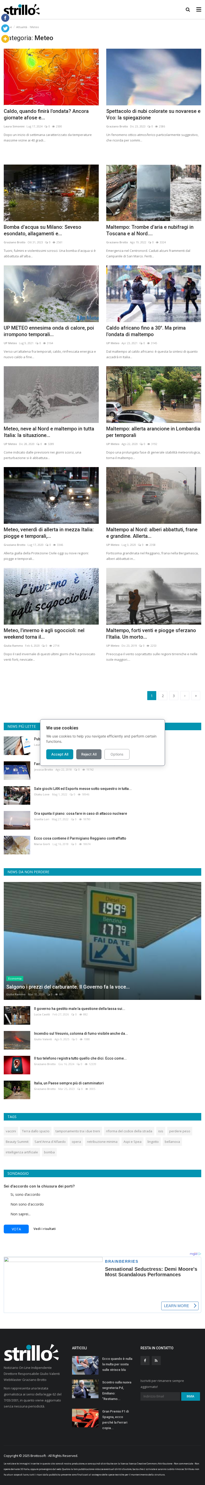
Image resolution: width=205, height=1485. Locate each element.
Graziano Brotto (117, 126)
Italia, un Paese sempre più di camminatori (69, 1083)
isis (160, 1131)
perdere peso (179, 1131)
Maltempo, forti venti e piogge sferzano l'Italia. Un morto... (151, 633)
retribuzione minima (102, 1141)
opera (76, 1141)
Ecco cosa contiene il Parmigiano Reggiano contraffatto (80, 838)
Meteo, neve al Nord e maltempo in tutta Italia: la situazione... (49, 432)
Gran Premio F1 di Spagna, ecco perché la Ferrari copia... (115, 1419)
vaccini (11, 1131)
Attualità (21, 27)
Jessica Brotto (43, 769)
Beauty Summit (17, 1141)
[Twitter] (5, 28)
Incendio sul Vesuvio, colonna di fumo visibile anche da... (81, 1033)
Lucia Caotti (42, 1014)
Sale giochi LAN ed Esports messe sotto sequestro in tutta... (83, 789)
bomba (49, 1152)
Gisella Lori (41, 819)
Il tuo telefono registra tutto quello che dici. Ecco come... (80, 1058)
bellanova (172, 1141)
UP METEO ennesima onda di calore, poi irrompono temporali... (49, 331)
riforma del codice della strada (129, 1131)
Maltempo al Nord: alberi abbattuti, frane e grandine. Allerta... (152, 533)
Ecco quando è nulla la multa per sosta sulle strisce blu (117, 1364)
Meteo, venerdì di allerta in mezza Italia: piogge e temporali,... (49, 533)
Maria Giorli (42, 844)
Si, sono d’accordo (25, 1194)
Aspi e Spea (133, 1141)
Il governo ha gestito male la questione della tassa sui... (79, 1009)
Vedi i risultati (45, 1228)
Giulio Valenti (43, 1039)
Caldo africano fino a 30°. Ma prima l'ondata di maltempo (146, 331)
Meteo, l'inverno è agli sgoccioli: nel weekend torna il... (44, 633)
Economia (15, 978)
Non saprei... (20, 1214)
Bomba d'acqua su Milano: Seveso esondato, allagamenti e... (42, 230)
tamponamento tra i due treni (78, 1131)
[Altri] (5, 39)
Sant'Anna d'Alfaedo (50, 1141)
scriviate (150, 1469)
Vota (16, 1229)
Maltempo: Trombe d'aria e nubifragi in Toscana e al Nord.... (150, 230)
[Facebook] (5, 18)
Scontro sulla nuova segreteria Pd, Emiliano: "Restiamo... (116, 1390)
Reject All (88, 754)
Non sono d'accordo (27, 1204)
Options (117, 754)
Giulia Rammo (13, 645)
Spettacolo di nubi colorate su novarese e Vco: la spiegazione (153, 114)
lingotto (153, 1141)
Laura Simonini (14, 126)
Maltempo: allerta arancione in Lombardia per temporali (153, 432)
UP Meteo (10, 343)
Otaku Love (42, 794)
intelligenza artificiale (22, 1152)
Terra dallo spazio (36, 1131)
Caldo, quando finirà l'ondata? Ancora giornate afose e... (46, 114)
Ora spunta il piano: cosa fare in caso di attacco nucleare (80, 813)
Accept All (59, 754)
